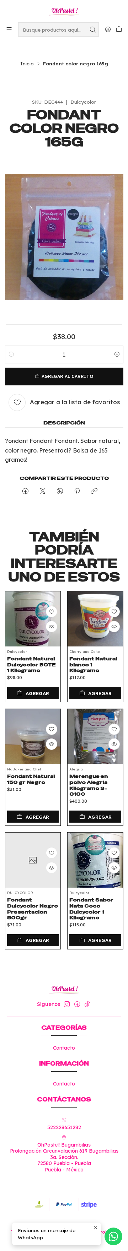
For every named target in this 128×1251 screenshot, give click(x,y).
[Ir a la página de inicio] (64, 10)
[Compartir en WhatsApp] (60, 491)
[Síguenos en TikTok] (87, 1004)
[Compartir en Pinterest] (77, 491)
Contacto (64, 1048)
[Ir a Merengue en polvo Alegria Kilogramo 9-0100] (95, 736)
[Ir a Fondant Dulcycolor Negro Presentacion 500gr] (33, 860)
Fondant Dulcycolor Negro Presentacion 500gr (32, 909)
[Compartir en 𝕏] (43, 491)
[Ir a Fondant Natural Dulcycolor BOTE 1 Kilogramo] (33, 619)
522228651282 (64, 1127)
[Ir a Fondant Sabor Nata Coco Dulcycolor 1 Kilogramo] (95, 860)
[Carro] (119, 29)
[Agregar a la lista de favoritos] (51, 611)
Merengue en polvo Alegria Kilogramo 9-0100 (88, 785)
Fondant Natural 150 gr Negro (31, 779)
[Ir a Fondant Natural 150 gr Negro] (33, 736)
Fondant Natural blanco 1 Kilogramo (93, 664)
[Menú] (9, 29)
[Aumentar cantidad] (117, 354)
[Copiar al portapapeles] (94, 491)
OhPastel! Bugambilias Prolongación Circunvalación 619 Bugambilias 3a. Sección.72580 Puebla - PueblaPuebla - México (64, 1157)
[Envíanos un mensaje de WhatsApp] (113, 1236)
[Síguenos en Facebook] (77, 1004)
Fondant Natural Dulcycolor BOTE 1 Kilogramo (31, 664)
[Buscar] (93, 29)
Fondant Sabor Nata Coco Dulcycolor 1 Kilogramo (91, 909)
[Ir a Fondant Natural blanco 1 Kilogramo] (95, 619)
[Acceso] (108, 29)
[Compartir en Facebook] (25, 491)
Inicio (27, 63)
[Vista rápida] (51, 626)
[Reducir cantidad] (11, 354)
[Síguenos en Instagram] (66, 1004)
